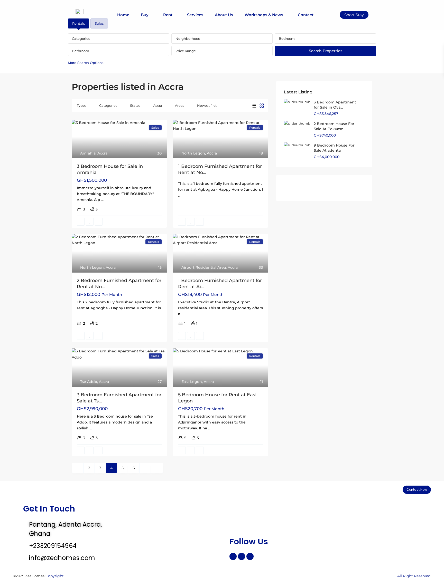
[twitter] (302, 188)
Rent (167, 14)
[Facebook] (233, 556)
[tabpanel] (222, 50)
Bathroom (80, 51)
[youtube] (341, 188)
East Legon (191, 381)
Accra (157, 105)
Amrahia (88, 153)
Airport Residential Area (203, 267)
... (102, 199)
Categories (81, 38)
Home (123, 14)
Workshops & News (264, 14)
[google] (315, 188)
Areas (179, 105)
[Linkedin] (250, 556)
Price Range (185, 51)
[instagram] (354, 188)
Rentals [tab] (78, 23)
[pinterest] (328, 188)
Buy (145, 14)
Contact (305, 14)
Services (195, 14)
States (135, 105)
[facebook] (289, 188)
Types (81, 105)
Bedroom (287, 38)
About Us (224, 14)
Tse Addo (88, 381)
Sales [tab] (99, 23)
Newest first (207, 105)
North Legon (193, 153)
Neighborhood (187, 38)
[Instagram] (241, 556)
